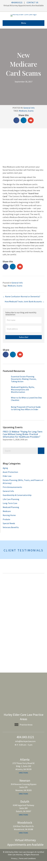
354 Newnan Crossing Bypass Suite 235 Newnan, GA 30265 (23, 787)
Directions (23, 772)
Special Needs (9, 523)
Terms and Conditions (27, 858)
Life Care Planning (11, 499)
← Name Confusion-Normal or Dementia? (21, 296)
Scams (31, 110)
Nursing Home (9, 515)
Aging (5, 468)
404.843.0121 (16, 2)
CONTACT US (32, 2)
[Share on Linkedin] (24, 120)
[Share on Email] (31, 120)
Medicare (23, 110)
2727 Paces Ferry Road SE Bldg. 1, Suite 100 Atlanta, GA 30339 (23, 766)
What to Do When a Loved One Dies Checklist (26, 398)
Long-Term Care (10, 503)
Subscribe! (23, 337)
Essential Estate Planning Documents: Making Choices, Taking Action (23, 379)
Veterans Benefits (11, 527)
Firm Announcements (12, 487)
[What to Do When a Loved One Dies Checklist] (6, 400)
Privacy (14, 858)
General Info (29, 107)
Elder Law (7, 476)
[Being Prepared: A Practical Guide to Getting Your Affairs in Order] (6, 410)
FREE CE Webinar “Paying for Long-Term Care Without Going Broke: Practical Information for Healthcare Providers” (22, 434)
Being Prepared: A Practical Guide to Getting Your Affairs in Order (26, 408)
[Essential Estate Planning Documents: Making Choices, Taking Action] (6, 380)
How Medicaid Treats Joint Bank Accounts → (24, 301)
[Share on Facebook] (16, 120)
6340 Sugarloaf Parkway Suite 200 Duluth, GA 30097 (23, 808)
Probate (6, 519)
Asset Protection (10, 472)
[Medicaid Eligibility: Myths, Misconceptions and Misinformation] (6, 390)
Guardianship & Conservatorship (17, 495)
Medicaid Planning (11, 507)
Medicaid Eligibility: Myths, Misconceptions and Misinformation (23, 389)
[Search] (41, 451)
